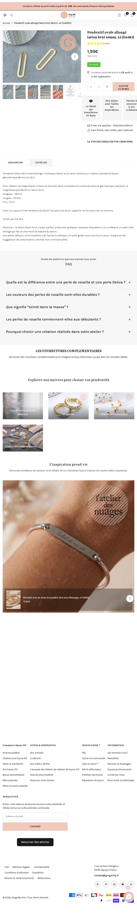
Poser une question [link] (101, 125)
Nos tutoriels (37, 752)
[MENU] (5, 15)
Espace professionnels (119, 769)
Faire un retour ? (90, 764)
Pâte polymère (10, 780)
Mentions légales (21, 867)
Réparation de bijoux (93, 780)
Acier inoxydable (11, 752)
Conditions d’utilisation (16, 872)
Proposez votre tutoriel (42, 780)
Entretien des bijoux (92, 774)
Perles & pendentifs (13, 764)
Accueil (6, 23)
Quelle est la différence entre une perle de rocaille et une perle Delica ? (65, 282)
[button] (74, 56)
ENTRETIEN (41, 162)
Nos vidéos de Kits (40, 764)
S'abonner (35, 826)
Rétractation (44, 878)
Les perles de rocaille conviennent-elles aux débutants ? (53, 319)
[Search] (11, 15)
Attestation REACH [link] (123, 125)
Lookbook (35, 758)
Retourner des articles (35, 842)
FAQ (84, 752)
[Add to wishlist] (128, 888)
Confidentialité (41, 867)
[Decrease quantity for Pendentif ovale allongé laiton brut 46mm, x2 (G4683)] (91, 86)
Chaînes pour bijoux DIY (15, 758)
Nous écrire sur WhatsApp (121, 780)
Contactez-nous (116, 774)
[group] (42, 56)
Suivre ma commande (93, 758)
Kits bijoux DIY (10, 769)
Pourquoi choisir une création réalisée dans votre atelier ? (55, 332)
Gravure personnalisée (41, 774)
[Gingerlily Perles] (69, 14)
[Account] (119, 15)
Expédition (38, 872)
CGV (6, 867)
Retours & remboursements (19, 878)
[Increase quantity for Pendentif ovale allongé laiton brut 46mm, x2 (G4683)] (107, 86)
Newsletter (113, 758)
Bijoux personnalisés (13, 774)
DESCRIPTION (15, 162)
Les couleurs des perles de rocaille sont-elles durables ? (53, 295)
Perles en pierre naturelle (15, 786)
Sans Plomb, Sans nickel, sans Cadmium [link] (112, 130)
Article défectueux (91, 769)
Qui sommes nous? (118, 752)
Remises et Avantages (119, 764)
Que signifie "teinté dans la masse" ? (37, 307)
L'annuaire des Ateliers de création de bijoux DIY (54, 769)
